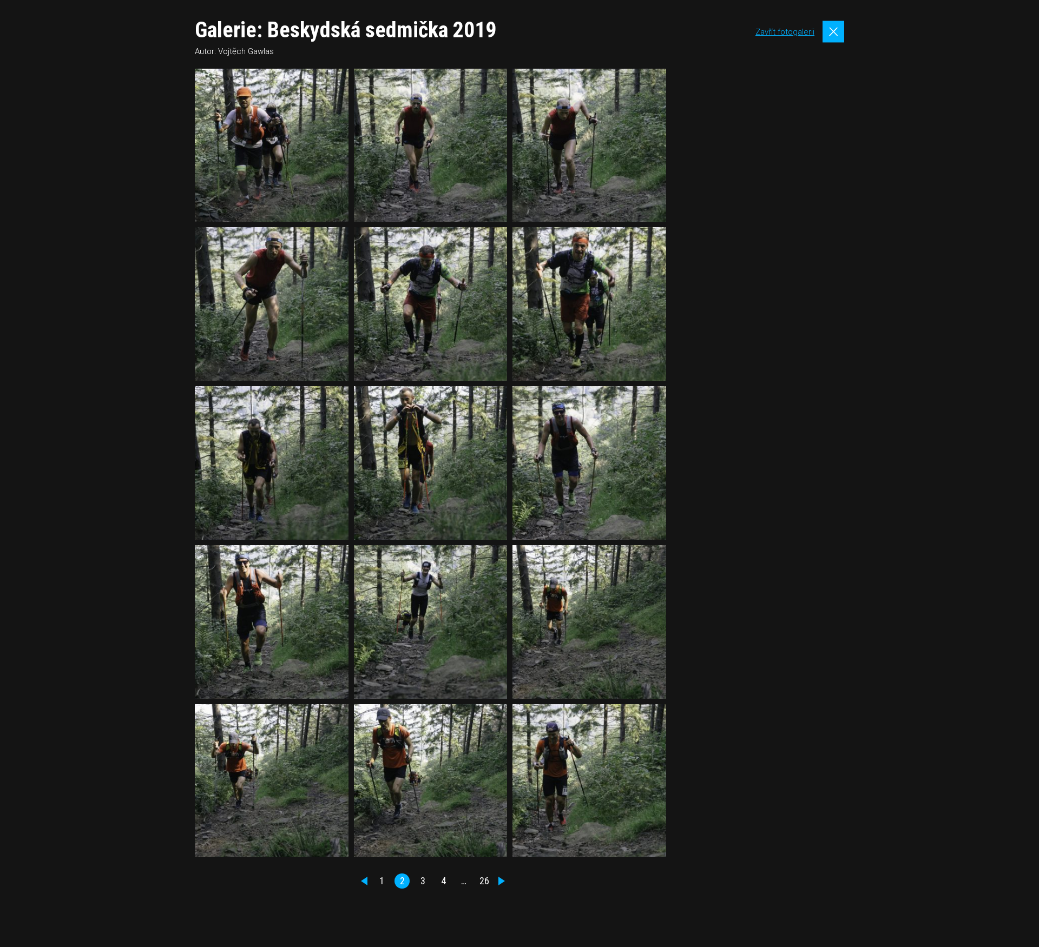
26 (484, 880)
